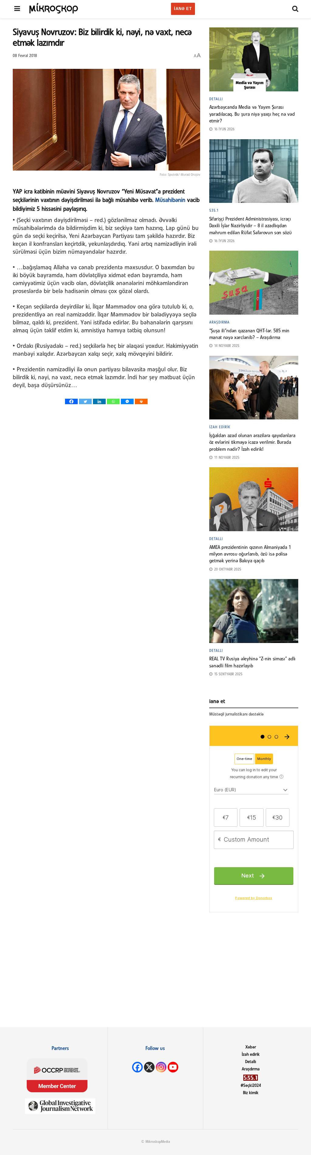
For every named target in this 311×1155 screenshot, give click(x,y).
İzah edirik (219, 427)
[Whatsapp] (113, 401)
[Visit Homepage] (53, 8)
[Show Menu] (17, 9)
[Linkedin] (99, 401)
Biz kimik (250, 1093)
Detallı (216, 99)
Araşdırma (219, 322)
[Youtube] (173, 1067)
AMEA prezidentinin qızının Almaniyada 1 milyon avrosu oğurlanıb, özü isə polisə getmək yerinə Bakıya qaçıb (250, 554)
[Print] (141, 401)
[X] (149, 1067)
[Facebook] (71, 401)
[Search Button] (295, 9)
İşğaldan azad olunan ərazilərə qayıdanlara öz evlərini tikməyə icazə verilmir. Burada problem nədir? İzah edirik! (252, 443)
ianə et (183, 8)
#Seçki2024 (251, 1086)
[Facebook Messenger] (127, 401)
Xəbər (250, 1047)
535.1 (214, 210)
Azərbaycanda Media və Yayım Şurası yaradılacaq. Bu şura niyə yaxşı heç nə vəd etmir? (252, 114)
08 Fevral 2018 (25, 56)
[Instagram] (161, 1067)
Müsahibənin (170, 200)
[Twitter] (85, 401)
